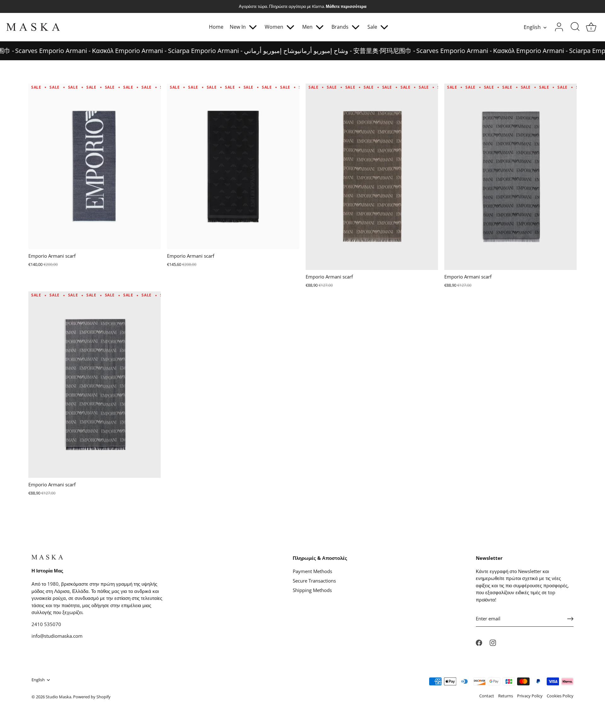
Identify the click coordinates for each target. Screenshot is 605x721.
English (532, 27)
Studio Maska (58, 697)
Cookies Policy (560, 696)
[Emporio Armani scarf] (94, 166)
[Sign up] (570, 619)
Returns (505, 696)
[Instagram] (493, 642)
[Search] (575, 27)
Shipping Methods (312, 590)
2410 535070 (46, 624)
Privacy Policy (530, 696)
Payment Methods (312, 571)
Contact (486, 696)
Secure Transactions (314, 580)
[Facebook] (479, 642)
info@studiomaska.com (57, 636)
